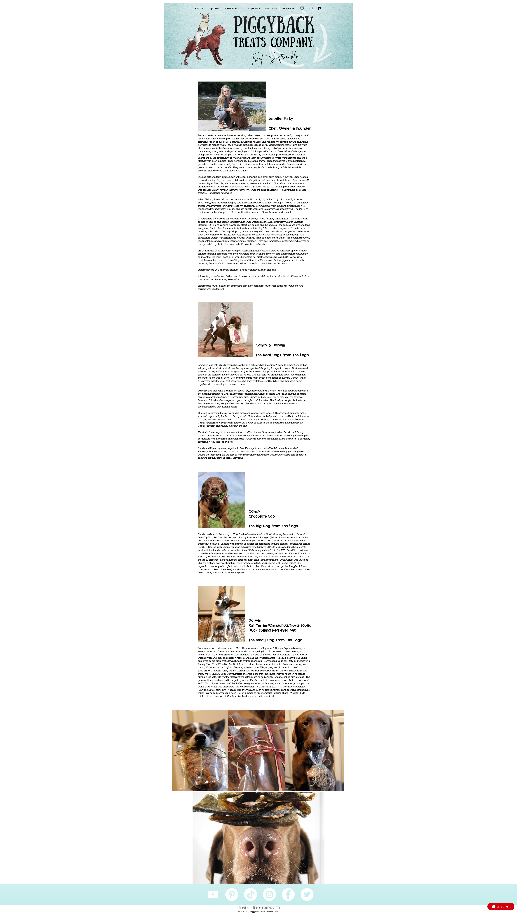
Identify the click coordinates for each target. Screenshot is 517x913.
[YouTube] (212, 894)
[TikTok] (250, 894)
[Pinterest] (231, 894)
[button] (199, 8)
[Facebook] (288, 894)
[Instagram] (269, 894)
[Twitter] (307, 894)
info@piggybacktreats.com (267, 907)
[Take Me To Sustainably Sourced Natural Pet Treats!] (205, 44)
